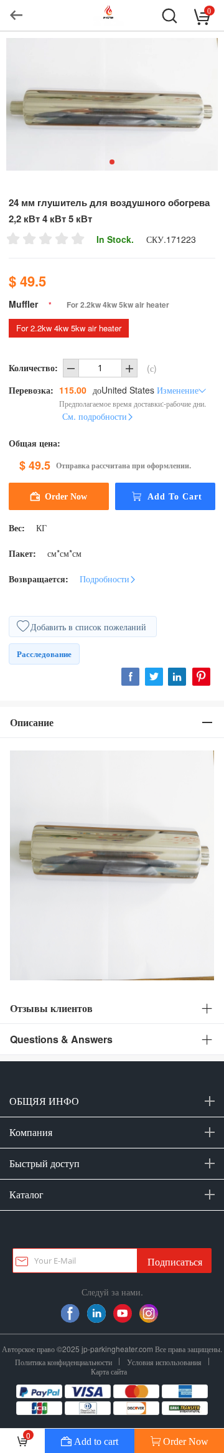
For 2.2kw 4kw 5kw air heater (68, 328)
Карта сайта (109, 1371)
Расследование (44, 654)
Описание (32, 722)
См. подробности (94, 416)
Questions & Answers (61, 1039)
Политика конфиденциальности (63, 1361)
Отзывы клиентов (51, 1008)
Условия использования (164, 1361)
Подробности (104, 578)
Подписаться (174, 1261)
